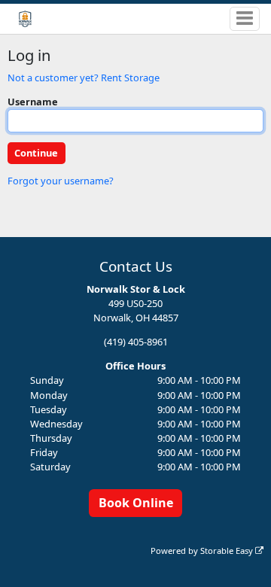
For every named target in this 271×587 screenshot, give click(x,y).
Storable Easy (227, 550)
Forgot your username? (61, 180)
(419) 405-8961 (136, 341)
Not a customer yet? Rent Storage (84, 77)
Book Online (136, 502)
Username (33, 101)
